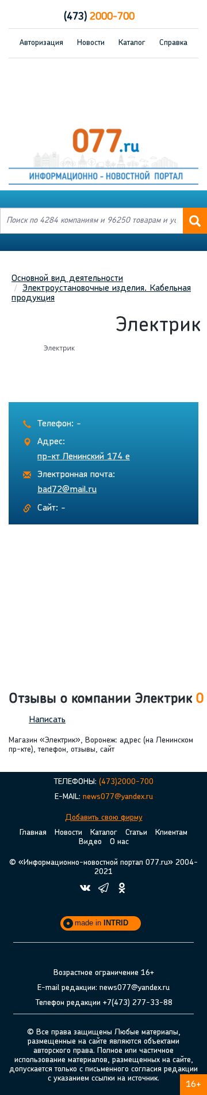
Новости (91, 43)
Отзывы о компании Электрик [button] (106, 699)
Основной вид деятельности (67, 278)
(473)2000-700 (126, 782)
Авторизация (41, 43)
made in (101, 922)
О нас (119, 842)
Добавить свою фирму (104, 817)
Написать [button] (47, 720)
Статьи (136, 832)
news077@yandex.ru (118, 797)
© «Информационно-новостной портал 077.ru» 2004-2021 (103, 867)
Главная (33, 832)
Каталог (131, 43)
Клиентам (171, 832)
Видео (90, 842)
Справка (173, 43)
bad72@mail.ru (67, 489)
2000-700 (99, 17)
